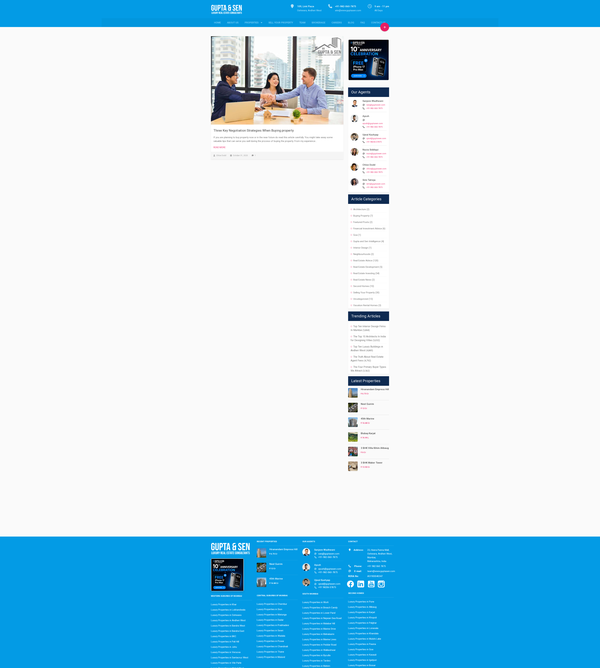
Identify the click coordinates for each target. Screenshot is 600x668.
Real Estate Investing (364, 273)
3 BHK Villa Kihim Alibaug (375, 448)
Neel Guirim (367, 404)
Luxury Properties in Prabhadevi (273, 625)
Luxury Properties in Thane (270, 651)
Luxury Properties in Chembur (272, 604)
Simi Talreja (368, 180)
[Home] (228, 11)
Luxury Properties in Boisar (362, 665)
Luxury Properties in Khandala (363, 633)
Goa (355, 235)
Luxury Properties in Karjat (361, 612)
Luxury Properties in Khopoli (362, 617)
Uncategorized (360, 299)
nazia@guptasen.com (376, 153)
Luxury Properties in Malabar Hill (318, 623)
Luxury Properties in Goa (360, 649)
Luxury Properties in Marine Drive (319, 628)
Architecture (359, 209)
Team (302, 22)
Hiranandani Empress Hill (375, 389)
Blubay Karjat (368, 433)
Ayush (365, 116)
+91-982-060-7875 (374, 108)
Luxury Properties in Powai (270, 641)
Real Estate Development (366, 267)
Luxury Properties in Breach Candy (320, 607)
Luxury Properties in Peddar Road (319, 644)
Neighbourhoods (361, 254)
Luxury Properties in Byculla (316, 655)
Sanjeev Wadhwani (372, 101)
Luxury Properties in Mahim (316, 666)
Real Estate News (362, 279)
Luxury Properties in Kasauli (362, 654)
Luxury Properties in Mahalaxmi (318, 634)
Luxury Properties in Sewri (270, 630)
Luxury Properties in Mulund (271, 657)
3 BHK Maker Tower (371, 462)
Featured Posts (361, 222)
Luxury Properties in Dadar (270, 620)
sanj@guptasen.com (375, 105)
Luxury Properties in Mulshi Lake (364, 638)
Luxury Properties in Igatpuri (362, 660)
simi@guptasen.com (375, 184)
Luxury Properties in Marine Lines (319, 639)
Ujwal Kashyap (370, 134)
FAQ (362, 22)
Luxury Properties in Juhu (224, 647)
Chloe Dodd (368, 164)
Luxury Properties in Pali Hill (225, 641)
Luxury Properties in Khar (224, 604)
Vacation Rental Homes (365, 305)
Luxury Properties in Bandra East (227, 631)
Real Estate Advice (362, 260)
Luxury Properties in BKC (223, 636)
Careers (337, 22)
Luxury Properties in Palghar (362, 622)
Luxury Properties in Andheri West (228, 620)
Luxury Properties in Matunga (272, 614)
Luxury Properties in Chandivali (272, 646)
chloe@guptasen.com (376, 169)
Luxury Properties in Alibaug (362, 607)
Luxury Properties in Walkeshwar (319, 650)
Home (217, 22)
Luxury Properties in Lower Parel (318, 612)
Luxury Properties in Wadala (271, 635)
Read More (219, 147)
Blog (351, 22)
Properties (251, 22)
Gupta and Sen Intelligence (366, 241)
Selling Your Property (364, 292)
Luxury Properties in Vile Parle (226, 662)
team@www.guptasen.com (381, 571)
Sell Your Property (280, 22)
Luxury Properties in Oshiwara (226, 615)
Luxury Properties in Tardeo (316, 660)
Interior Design (360, 247)
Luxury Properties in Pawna (362, 644)
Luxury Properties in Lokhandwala (228, 609)
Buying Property (361, 215)
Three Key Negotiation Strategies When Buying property (253, 130)
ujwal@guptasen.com (376, 138)
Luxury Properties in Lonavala (363, 628)
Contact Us (378, 22)
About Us (232, 22)
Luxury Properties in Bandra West (228, 625)
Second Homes (361, 286)
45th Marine (367, 418)
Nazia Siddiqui (370, 149)
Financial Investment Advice (367, 228)
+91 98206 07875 (374, 142)
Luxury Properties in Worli (315, 602)
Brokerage (318, 22)
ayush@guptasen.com (372, 123)
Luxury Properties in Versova (225, 652)
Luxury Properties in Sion (269, 609)
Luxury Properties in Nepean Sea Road (322, 618)
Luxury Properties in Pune (361, 601)
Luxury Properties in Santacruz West (229, 657)
